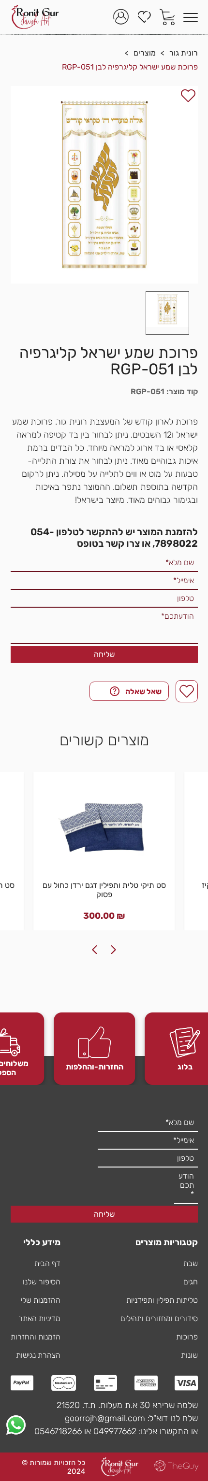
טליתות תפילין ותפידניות (162, 1300)
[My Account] (121, 17)
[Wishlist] (144, 17)
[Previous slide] (113, 949)
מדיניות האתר (39, 1318)
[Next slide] (94, 949)
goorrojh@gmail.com (105, 1418)
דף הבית (47, 1263)
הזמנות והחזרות (35, 1336)
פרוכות (187, 1336)
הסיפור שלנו (41, 1281)
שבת (190, 1263)
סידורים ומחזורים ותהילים (159, 1318)
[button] (167, 313)
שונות (189, 1355)
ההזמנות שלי (40, 1300)
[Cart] (167, 17)
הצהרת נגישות (38, 1355)
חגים (190, 1281)
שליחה (104, 654)
